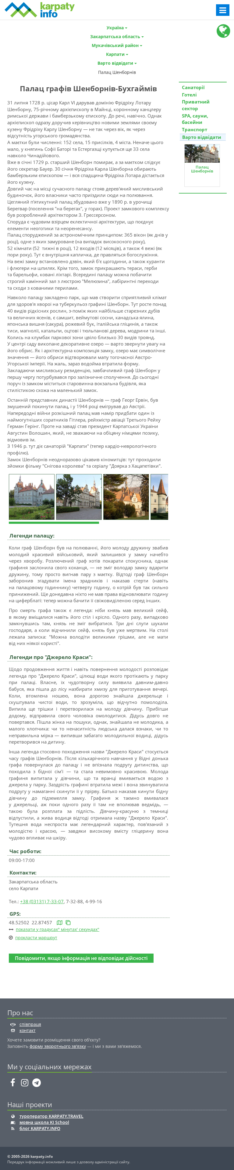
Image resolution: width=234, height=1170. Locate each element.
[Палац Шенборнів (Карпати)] (32, 496)
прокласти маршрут (36, 937)
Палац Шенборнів (202, 169)
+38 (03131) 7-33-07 (42, 901)
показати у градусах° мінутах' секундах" (57, 929)
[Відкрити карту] (59, 922)
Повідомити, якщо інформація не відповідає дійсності (81, 958)
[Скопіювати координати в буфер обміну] (68, 922)
